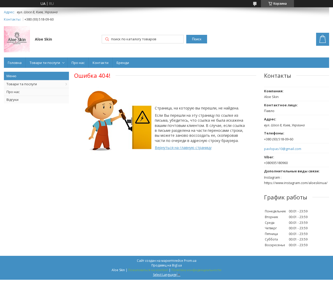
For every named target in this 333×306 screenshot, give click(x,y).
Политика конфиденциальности (196, 270)
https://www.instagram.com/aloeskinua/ (296, 182)
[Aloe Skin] (17, 39)
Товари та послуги (22, 84)
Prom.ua (190, 260)
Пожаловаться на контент (148, 270)
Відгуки (12, 99)
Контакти (100, 62)
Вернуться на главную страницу (183, 147)
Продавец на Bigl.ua (166, 265)
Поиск (196, 39)
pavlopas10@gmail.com (282, 149)
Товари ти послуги (45, 62)
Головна (15, 62)
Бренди (123, 62)
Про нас (78, 62)
